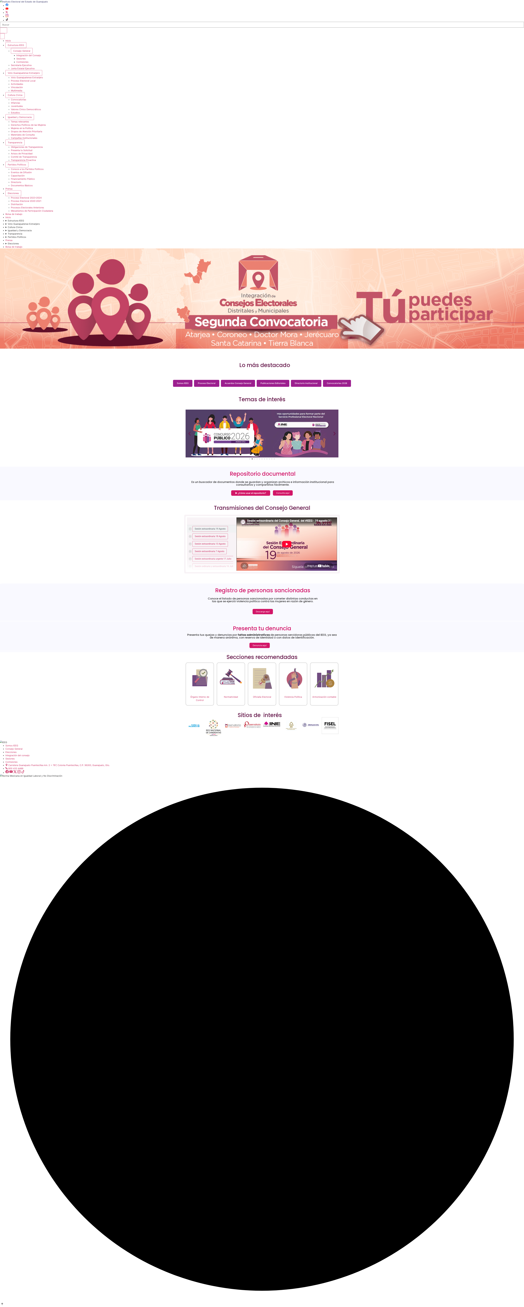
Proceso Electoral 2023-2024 (26, 197)
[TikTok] (6, 20)
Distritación (17, 204)
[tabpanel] (286, 544)
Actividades (17, 84)
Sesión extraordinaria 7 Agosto (209, 551)
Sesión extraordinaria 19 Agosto (210, 528)
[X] (6, 12)
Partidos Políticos (17, 164)
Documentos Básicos (22, 185)
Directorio (16, 182)
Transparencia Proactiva (23, 160)
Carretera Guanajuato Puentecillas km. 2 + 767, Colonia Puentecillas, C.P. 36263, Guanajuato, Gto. (59, 765)
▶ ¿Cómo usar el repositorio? (250, 493)
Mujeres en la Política (22, 128)
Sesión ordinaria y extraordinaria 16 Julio (214, 566)
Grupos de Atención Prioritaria (26, 131)
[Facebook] (6, 5)
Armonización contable (324, 696)
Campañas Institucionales (24, 138)
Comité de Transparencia (24, 156)
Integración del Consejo (28, 55)
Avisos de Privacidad (21, 153)
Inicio (8, 40)
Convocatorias (18, 99)
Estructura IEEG (16, 45)
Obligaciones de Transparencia (27, 147)
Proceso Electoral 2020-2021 (26, 201)
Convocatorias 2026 (337, 383)
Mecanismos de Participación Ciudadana (32, 210)
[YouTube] (6, 9)
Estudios (15, 112)
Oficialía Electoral (262, 696)
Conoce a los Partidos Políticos (27, 169)
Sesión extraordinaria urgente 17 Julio (213, 558)
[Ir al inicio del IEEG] (24, 1)
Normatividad (231, 696)
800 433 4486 (15, 768)
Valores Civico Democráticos (26, 109)
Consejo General (14, 748)
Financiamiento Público (23, 179)
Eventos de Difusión (21, 172)
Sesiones (21, 58)
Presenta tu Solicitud (21, 150)
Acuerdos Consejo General (238, 383)
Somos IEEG (183, 383)
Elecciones (13, 193)
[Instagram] (6, 16)
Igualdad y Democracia (20, 117)
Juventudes (17, 106)
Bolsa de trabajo (13, 214)
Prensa (8, 188)
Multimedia (16, 90)
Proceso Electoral (206, 383)
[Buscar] (3, 30)
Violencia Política (293, 696)
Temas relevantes (20, 121)
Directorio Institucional (306, 383)
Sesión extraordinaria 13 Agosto (210, 543)
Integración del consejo (17, 755)
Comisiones (22, 62)
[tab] (211, 529)
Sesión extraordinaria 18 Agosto (210, 536)
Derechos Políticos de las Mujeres (28, 125)
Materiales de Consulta (23, 134)
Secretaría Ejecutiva (21, 65)
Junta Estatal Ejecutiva (23, 68)
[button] (189, 433)
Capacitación (18, 175)
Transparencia (15, 142)
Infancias (15, 102)
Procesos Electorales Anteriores (27, 207)
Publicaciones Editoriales (272, 383)
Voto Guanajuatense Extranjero (24, 73)
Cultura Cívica (15, 95)
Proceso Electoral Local (23, 80)
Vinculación (17, 87)
